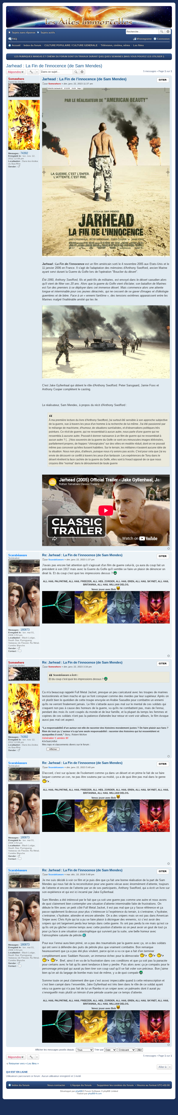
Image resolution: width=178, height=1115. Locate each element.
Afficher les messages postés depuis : (55, 1049)
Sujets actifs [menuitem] (48, 32)
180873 (25, 629)
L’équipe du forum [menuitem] (81, 1085)
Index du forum (21, 1085)
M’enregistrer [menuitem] (144, 38)
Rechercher (161, 31)
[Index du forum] (89, 23)
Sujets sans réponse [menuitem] (23, 32)
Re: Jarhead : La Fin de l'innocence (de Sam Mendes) (82, 555)
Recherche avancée (168, 31)
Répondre (14, 72)
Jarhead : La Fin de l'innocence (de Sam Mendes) (54, 65)
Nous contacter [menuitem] (56, 1085)
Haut (168, 548)
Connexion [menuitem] (163, 38)
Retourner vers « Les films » (24, 1063)
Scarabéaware (17, 555)
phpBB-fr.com (95, 1093)
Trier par (99, 1049)
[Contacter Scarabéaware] (19, 651)
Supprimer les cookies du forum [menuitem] (115, 1085)
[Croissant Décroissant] (126, 1049)
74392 (24, 153)
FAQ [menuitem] (14, 38)
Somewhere (16, 79)
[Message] (43, 83)
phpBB (79, 1091)
